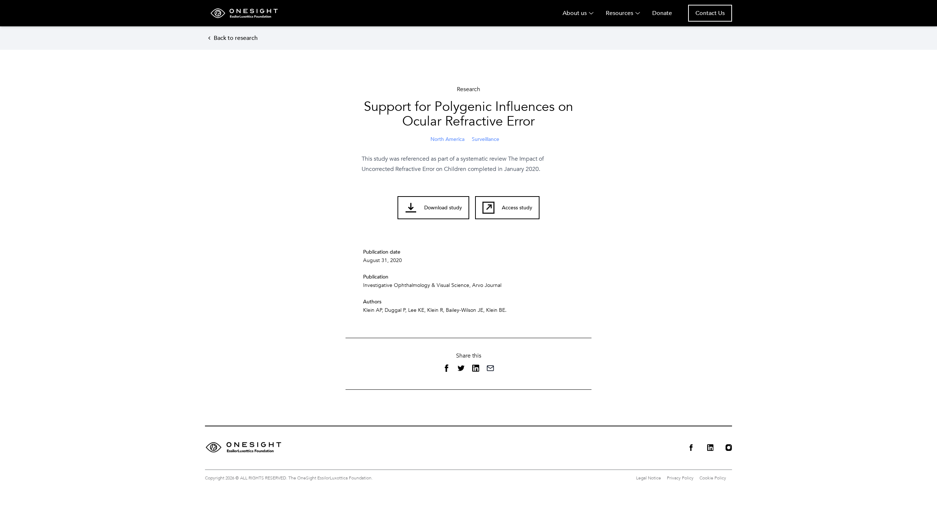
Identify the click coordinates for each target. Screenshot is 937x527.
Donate (662, 13)
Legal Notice (648, 478)
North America (447, 139)
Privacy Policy (680, 478)
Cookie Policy (712, 478)
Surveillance (485, 139)
